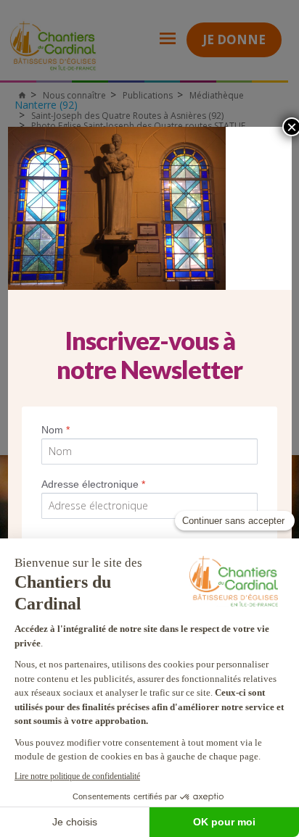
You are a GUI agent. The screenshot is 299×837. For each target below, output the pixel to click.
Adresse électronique (93, 484)
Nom (55, 430)
